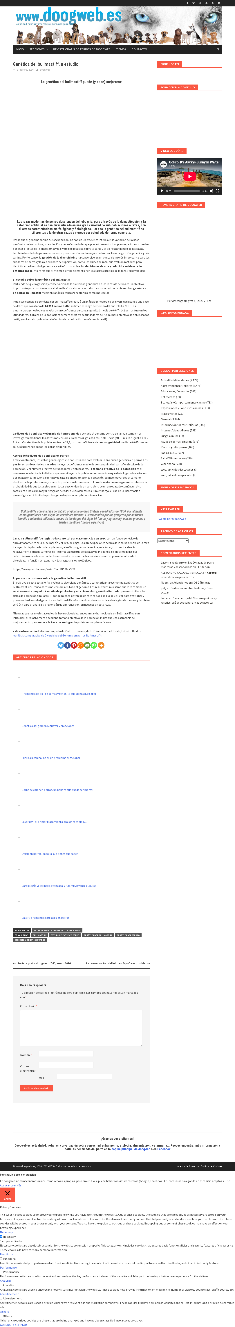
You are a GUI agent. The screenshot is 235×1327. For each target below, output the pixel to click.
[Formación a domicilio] (189, 118)
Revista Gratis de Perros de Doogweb (82, 49)
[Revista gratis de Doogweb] (189, 255)
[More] (101, 645)
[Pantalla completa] (217, 191)
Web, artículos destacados (177, 469)
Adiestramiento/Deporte (176, 386)
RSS (51, 1166)
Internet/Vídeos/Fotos (175, 430)
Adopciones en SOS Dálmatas (191, 582)
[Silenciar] (211, 191)
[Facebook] (67, 645)
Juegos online (169, 436)
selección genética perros (30, 940)
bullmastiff (39, 935)
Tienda (121, 49)
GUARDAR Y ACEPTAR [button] (13, 1325)
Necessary (9, 1236)
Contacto (139, 49)
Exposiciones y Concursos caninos (182, 408)
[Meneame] (80, 645)
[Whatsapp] (94, 645)
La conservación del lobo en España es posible (115, 963)
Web (41, 1077)
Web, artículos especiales (176, 475)
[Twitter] (60, 645)
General (166, 419)
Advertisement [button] (9, 1294)
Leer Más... (16, 1185)
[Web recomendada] (189, 340)
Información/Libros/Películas (179, 425)
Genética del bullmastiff (98, 935)
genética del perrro (128, 935)
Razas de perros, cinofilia (48, 930)
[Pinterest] (74, 645)
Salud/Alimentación (173, 458)
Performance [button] (8, 1267)
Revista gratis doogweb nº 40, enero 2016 (44, 963)
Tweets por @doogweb (171, 519)
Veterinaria (74, 930)
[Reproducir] (162, 191)
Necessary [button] (6, 1232)
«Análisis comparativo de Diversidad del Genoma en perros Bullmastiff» (57, 635)
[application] (189, 176)
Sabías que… (169, 453)
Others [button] (4, 1311)
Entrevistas (168, 397)
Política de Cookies (211, 1166)
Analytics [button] (6, 1281)
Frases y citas (169, 413)
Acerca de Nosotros (188, 1166)
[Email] (87, 645)
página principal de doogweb (130, 1149)
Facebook (164, 1149)
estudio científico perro (65, 935)
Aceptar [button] (5, 1185)
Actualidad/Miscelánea (175, 380)
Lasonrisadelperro (172, 562)
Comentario (28, 1006)
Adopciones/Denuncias (175, 391)
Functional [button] (7, 1254)
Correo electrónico (28, 1068)
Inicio (20, 49)
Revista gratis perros (174, 447)
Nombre (26, 1055)
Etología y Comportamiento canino (183, 402)
